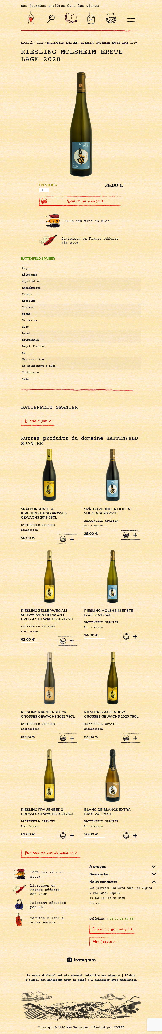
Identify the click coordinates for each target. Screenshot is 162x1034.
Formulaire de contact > (113, 929)
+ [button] (72, 539)
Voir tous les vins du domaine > (51, 853)
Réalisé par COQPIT (109, 1027)
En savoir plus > (38, 421)
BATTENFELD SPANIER (38, 258)
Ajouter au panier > (85, 201)
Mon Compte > (104, 942)
